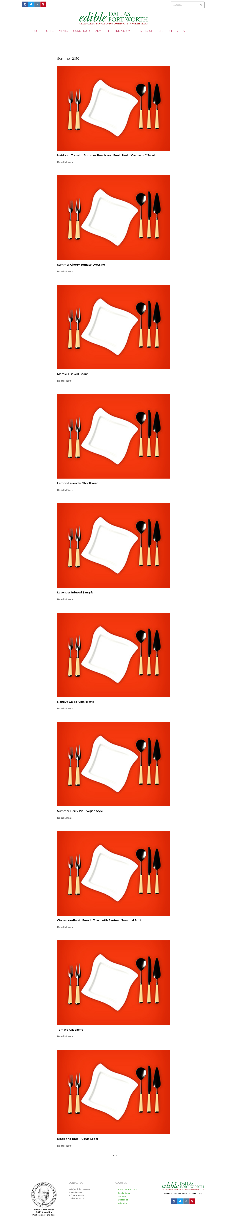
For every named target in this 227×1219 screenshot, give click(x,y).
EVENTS (63, 30)
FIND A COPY (122, 30)
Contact (122, 1196)
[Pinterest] (43, 4)
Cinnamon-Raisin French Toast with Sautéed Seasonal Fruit (99, 920)
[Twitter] (31, 4)
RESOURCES (166, 30)
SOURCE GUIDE (81, 30)
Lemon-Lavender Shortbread (78, 483)
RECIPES (48, 30)
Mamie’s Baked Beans (72, 374)
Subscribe (123, 1199)
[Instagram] (37, 4)
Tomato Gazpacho (70, 1029)
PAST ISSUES (146, 30)
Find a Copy (124, 1193)
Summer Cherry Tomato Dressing (81, 264)
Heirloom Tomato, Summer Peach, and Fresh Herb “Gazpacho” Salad (106, 155)
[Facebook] (25, 4)
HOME (35, 30)
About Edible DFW (127, 1189)
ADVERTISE (102, 30)
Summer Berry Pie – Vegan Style (80, 811)
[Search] (201, 5)
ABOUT (187, 30)
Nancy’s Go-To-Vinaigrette (75, 702)
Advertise (123, 1203)
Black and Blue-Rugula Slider (77, 1139)
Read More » (65, 162)
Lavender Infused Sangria (75, 592)
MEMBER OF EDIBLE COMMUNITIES (183, 1193)
